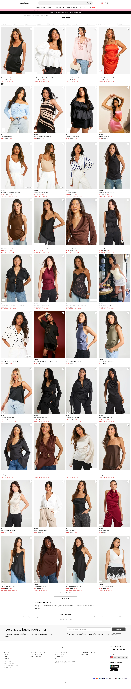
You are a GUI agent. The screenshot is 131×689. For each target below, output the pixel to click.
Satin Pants (17, 617)
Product (57, 659)
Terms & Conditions (61, 652)
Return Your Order (35, 650)
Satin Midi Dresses (72, 617)
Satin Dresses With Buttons (118, 617)
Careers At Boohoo (86, 650)
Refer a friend (85, 654)
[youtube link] (121, 649)
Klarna (6, 654)
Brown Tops (50, 617)
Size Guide (7, 650)
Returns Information (36, 656)
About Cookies (59, 654)
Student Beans (8, 661)
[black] (2, 83)
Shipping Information (36, 654)
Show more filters (101, 24)
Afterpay (6, 652)
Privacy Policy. (118, 634)
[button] (102, 3)
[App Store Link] (114, 668)
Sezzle (5, 656)
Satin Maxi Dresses (60, 617)
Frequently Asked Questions (38, 652)
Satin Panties (9, 617)
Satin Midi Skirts (83, 617)
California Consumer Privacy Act (64, 665)
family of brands (117, 633)
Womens (29, 15)
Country (112, 654)
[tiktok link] (124, 649)
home (25, 15)
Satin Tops (46, 15)
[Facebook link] (117, 649)
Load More (65, 598)
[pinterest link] (114, 649)
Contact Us (33, 659)
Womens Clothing (35, 15)
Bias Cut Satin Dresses (65, 619)
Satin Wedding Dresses (28, 617)
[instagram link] (110, 649)
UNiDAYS (6, 659)
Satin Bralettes (105, 617)
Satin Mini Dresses (94, 617)
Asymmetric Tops (41, 617)
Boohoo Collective (9, 663)
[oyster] (3, 83)
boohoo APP (7, 667)
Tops (42, 15)
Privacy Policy (59, 650)
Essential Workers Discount (12, 665)
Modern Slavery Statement (88, 652)
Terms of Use (59, 656)
